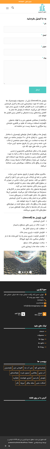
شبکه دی (36, 443)
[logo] (29, 8)
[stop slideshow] (30, 272)
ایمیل (43, 35)
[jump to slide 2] (25, 272)
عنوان (43, 46)
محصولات (41, 335)
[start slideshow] (19, 272)
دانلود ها (41, 343)
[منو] (8, 8)
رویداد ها (41, 347)
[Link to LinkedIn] (9, 446)
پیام (44, 58)
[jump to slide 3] (27, 272)
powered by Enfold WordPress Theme (20, 443)
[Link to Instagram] (5, 446)
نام (44, 23)
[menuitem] (12, 8)
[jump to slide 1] (22, 272)
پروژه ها (41, 339)
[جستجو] (12, 8)
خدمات (41, 331)
